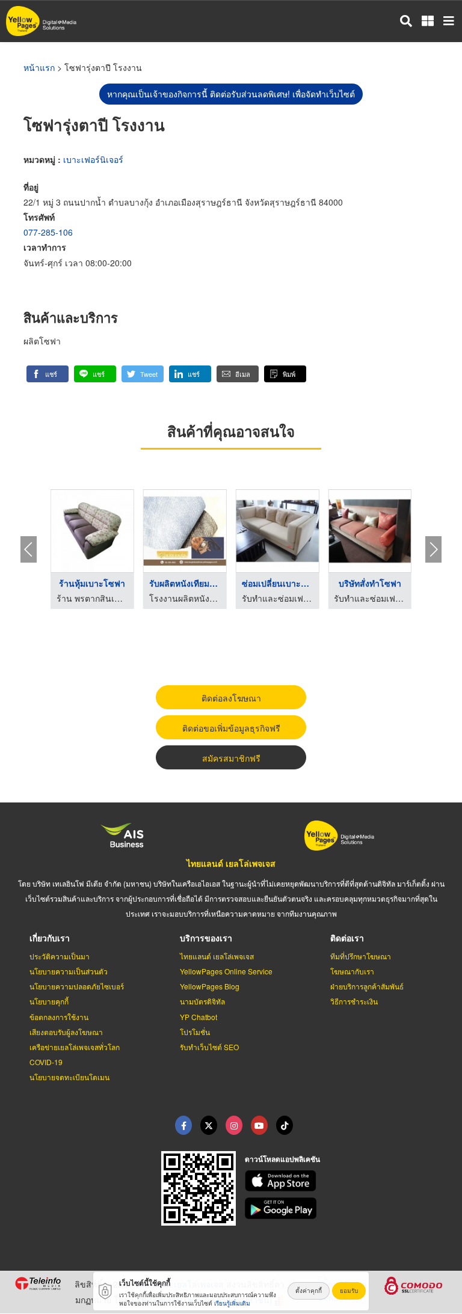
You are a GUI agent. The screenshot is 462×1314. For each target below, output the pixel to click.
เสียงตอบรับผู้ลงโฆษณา (66, 1032)
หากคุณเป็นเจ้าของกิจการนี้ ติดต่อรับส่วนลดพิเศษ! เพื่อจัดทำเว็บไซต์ (231, 94)
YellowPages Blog (209, 986)
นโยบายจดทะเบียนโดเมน (69, 1077)
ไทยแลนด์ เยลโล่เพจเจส (231, 863)
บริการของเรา (206, 938)
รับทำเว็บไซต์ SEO (209, 1047)
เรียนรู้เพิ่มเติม (232, 1303)
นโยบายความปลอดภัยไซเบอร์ (76, 986)
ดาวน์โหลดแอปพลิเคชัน (282, 1159)
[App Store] (346, 1181)
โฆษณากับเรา (352, 971)
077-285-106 (48, 232)
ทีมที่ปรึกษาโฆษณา (360, 956)
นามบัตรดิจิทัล (202, 1001)
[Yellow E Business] (183, 1125)
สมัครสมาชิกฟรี (231, 758)
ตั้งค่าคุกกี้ (308, 1290)
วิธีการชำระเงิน (354, 1001)
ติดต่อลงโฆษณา (231, 698)
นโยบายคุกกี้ (49, 1001)
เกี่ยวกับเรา (49, 938)
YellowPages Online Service (226, 971)
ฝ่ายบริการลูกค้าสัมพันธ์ (367, 986)
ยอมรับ (349, 1290)
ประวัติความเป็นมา (59, 956)
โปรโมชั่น (195, 1032)
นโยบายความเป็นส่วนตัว (68, 971)
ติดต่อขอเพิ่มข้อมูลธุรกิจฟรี (231, 728)
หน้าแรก (39, 67)
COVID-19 (46, 1062)
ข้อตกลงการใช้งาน (58, 1017)
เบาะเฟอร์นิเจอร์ (93, 159)
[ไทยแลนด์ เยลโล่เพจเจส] (208, 1125)
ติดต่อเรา (347, 938)
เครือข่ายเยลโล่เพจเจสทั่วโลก (74, 1047)
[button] (47, 373)
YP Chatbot (198, 1017)
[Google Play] (346, 1208)
